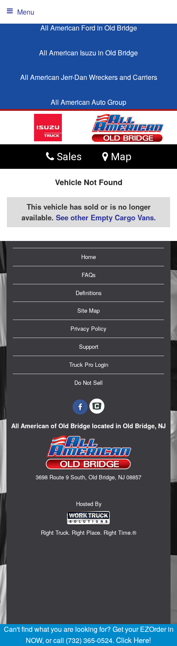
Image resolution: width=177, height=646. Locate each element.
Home (88, 257)
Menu (25, 12)
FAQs (89, 275)
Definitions (89, 293)
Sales (68, 156)
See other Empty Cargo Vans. (106, 217)
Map (119, 156)
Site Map (88, 310)
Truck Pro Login (88, 364)
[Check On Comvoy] (96, 406)
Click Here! (133, 640)
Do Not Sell (88, 382)
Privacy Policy (88, 328)
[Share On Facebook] (80, 406)
